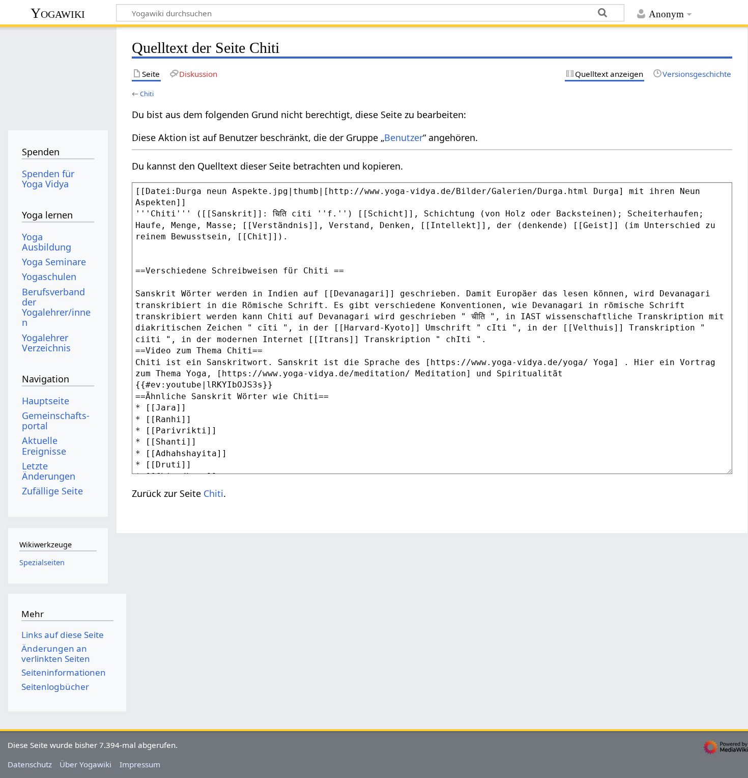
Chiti (147, 93)
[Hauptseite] (57, 75)
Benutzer (403, 137)
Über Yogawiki (85, 764)
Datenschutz (30, 764)
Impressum (140, 764)
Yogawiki (58, 13)
